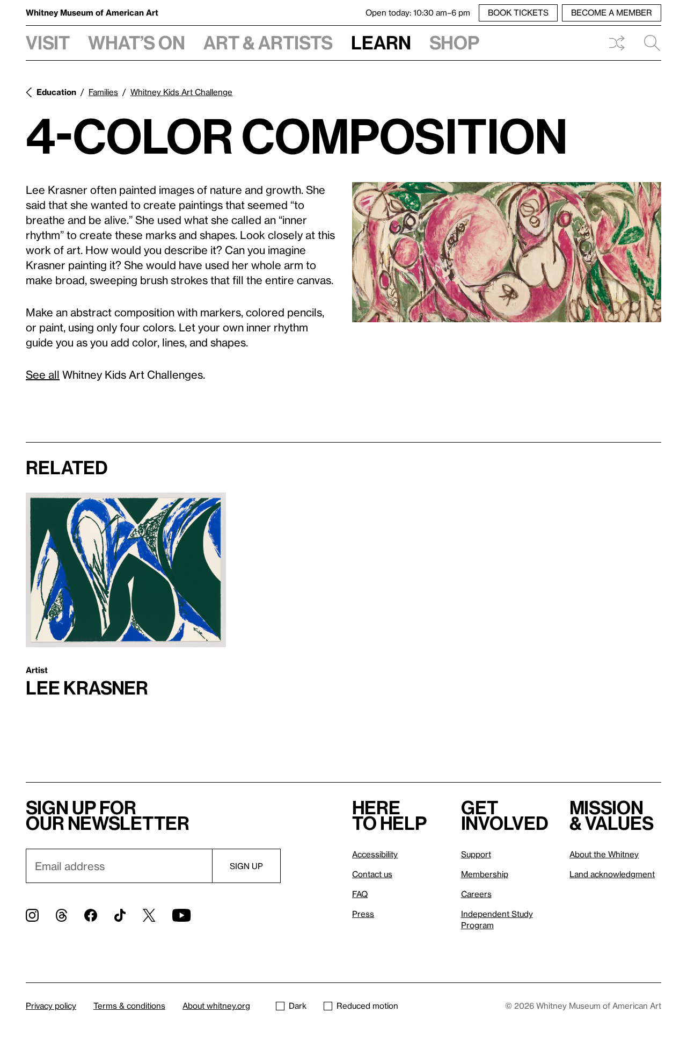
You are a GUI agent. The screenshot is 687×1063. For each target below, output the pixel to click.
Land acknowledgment (612, 874)
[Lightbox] (506, 252)
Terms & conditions (129, 1005)
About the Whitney (604, 854)
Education (56, 92)
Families (103, 92)
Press (363, 914)
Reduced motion (367, 1005)
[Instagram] (32, 915)
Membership (484, 874)
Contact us (372, 874)
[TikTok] (120, 915)
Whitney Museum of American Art (92, 12)
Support (476, 854)
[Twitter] (149, 915)
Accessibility (375, 854)
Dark (297, 1005)
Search (647, 43)
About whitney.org (216, 1005)
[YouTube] (181, 915)
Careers (476, 894)
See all (43, 374)
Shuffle (616, 43)
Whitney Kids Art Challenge (181, 92)
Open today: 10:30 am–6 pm (418, 12)
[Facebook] (91, 915)
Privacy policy (51, 1005)
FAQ (360, 894)
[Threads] (61, 915)
